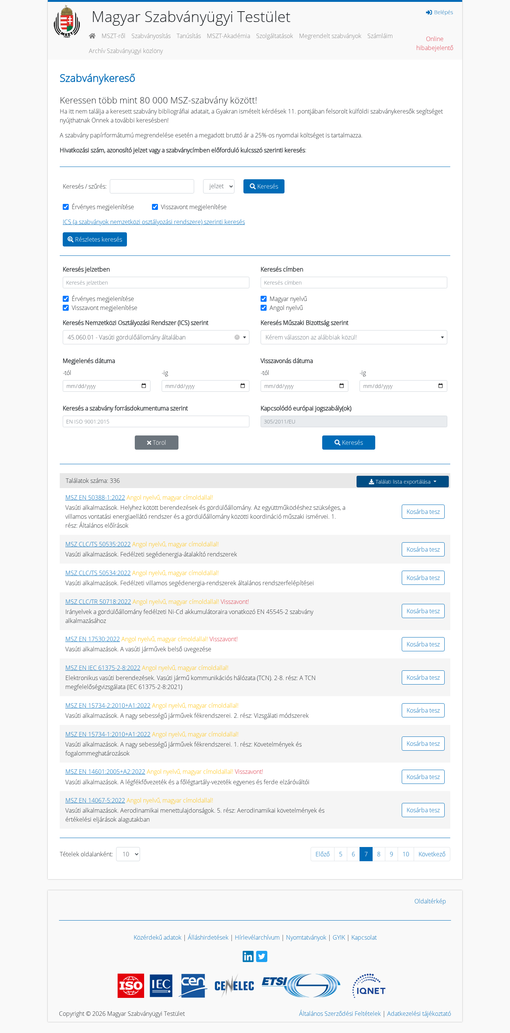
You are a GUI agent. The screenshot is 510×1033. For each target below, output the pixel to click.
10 (405, 854)
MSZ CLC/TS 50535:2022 (98, 544)
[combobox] (156, 337)
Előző (322, 854)
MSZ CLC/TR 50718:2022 (98, 602)
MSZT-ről (113, 36)
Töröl (158, 442)
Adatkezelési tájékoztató (419, 1013)
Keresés (267, 186)
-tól (67, 373)
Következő (432, 854)
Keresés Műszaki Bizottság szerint (304, 323)
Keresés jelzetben (86, 269)
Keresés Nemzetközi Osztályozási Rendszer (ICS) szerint (135, 323)
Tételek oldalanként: (86, 854)
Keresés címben (282, 269)
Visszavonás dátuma (287, 361)
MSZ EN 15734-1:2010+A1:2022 (107, 734)
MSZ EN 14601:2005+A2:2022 (105, 771)
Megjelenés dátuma (89, 361)
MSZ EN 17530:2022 (92, 639)
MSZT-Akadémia (228, 36)
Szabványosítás (151, 36)
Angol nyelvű (286, 308)
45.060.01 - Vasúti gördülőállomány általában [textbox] (153, 337)
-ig (165, 373)
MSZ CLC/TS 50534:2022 (98, 573)
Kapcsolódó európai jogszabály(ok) (306, 408)
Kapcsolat (364, 937)
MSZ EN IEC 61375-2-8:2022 (102, 668)
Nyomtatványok (306, 937)
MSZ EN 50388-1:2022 (95, 497)
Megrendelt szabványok (330, 36)
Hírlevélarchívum (257, 937)
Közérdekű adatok (157, 937)
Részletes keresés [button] (98, 239)
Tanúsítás (189, 36)
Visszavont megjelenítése (194, 207)
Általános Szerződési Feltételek (340, 1013)
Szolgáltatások (274, 36)
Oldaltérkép (430, 901)
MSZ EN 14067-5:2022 (95, 800)
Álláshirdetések (208, 937)
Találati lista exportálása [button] (403, 481)
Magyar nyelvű (288, 299)
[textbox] (354, 337)
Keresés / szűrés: (85, 186)
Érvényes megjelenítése (103, 207)
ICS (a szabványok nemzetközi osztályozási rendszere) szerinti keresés (154, 222)
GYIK (339, 937)
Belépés (443, 12)
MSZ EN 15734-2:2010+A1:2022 (107, 705)
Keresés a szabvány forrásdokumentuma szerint (125, 408)
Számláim (380, 36)
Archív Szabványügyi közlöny (126, 51)
